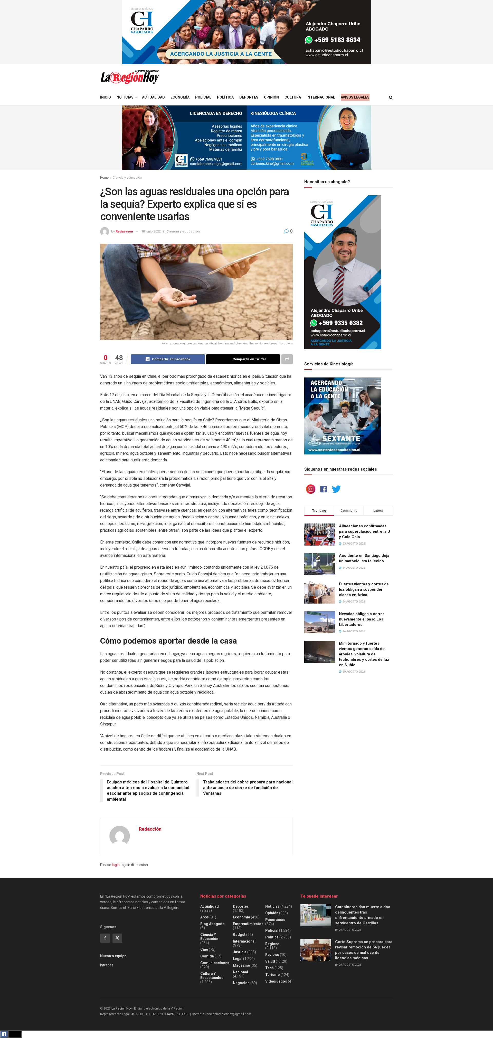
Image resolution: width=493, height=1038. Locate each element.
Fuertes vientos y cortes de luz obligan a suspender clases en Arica (364, 589)
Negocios (241, 983)
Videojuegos (276, 981)
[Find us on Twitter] (117, 938)
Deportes (248, 97)
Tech (269, 968)
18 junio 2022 (151, 231)
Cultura (293, 97)
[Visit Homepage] (129, 77)
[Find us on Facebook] (105, 938)
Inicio (105, 97)
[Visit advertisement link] (246, 32)
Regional (272, 944)
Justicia (239, 952)
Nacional (240, 972)
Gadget (239, 935)
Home (104, 177)
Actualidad (153, 97)
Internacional (321, 97)
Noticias (125, 97)
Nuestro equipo (113, 956)
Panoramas (275, 920)
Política (225, 97)
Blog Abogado (212, 924)
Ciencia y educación (127, 177)
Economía (179, 97)
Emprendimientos (248, 924)
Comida (207, 956)
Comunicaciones (214, 963)
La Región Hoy (121, 1008)
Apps (204, 917)
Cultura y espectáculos (211, 976)
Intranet (106, 965)
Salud (270, 961)
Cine (204, 949)
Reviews (272, 955)
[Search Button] (391, 97)
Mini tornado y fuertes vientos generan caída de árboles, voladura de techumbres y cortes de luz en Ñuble (364, 654)
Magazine (241, 965)
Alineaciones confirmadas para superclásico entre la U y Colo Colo (364, 531)
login (116, 865)
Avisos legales (355, 97)
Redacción (124, 231)
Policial (203, 97)
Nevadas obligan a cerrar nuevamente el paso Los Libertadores (361, 619)
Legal (237, 959)
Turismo (272, 975)
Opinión (271, 97)
